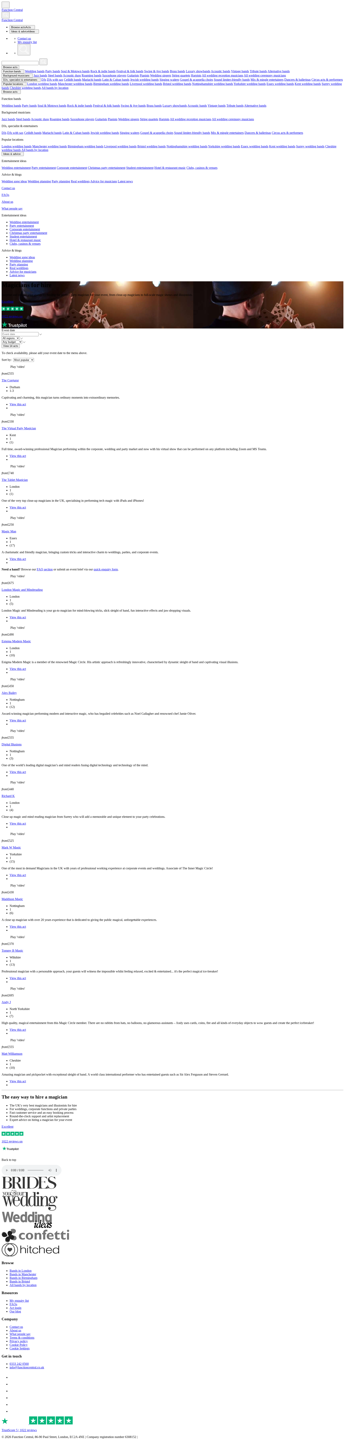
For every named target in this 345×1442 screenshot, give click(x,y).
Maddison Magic (12, 899)
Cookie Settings (20, 1348)
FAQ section (45, 569)
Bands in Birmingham (23, 1278)
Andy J (6, 1002)
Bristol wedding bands (177, 84)
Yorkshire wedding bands (250, 84)
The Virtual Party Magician (19, 428)
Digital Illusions (12, 744)
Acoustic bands (220, 71)
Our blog (15, 1311)
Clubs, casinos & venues (201, 167)
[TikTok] (13, 1384)
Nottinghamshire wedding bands (212, 84)
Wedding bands (35, 71)
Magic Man (9, 531)
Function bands (12, 71)
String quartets (181, 75)
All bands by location (55, 88)
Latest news (125, 181)
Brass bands (177, 71)
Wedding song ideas (14, 181)
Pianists (144, 75)
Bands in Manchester (23, 1274)
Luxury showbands (198, 71)
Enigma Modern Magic (16, 641)
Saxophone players (114, 75)
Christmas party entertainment (106, 167)
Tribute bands (258, 71)
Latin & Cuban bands (115, 79)
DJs (43, 79)
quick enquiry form (106, 569)
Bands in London (21, 1270)
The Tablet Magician (15, 480)
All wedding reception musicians (222, 75)
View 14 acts (10, 345)
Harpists (196, 75)
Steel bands (55, 75)
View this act (18, 404)
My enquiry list (27, 42)
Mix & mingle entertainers (267, 79)
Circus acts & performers (327, 79)
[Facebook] (13, 1377)
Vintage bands (240, 71)
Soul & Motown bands (75, 71)
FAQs (5, 195)
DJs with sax (55, 79)
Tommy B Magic (12, 950)
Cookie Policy (19, 1344)
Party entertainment (44, 167)
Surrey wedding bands (310, 146)
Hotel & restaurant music (170, 167)
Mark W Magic (11, 847)
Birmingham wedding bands (111, 84)
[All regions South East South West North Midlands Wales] (12, 338)
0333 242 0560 (19, 1363)
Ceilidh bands (72, 79)
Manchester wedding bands (75, 84)
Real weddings (80, 181)
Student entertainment (140, 167)
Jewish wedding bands (144, 79)
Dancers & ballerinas (297, 79)
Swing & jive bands (156, 71)
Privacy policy (19, 1341)
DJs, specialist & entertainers (20, 79)
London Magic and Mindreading (22, 589)
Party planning (61, 181)
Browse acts (10, 67)
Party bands (52, 71)
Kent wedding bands (308, 84)
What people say (12, 208)
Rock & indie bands (103, 71)
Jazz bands (40, 75)
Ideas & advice (12, 153)
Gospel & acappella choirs (196, 79)
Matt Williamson (12, 1053)
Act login (15, 1308)
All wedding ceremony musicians (265, 75)
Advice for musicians (103, 181)
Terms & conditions (22, 1337)
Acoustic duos (72, 75)
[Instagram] (13, 1391)
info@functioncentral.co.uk (27, 1367)
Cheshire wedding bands (25, 88)
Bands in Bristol (20, 1281)
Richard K (8, 796)
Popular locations (13, 84)
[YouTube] (13, 1404)
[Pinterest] (13, 1397)
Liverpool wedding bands (146, 84)
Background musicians (16, 75)
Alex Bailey (9, 693)
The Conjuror (10, 380)
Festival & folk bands (129, 71)
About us (7, 201)
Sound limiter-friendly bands (232, 79)
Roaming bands (91, 75)
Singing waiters (169, 79)
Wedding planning (39, 181)
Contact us (24, 38)
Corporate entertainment (72, 167)
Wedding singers (160, 75)
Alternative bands (279, 71)
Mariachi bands (91, 79)
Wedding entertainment (16, 167)
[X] (13, 1411)
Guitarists (133, 75)
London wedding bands (42, 84)
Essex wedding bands (280, 84)
